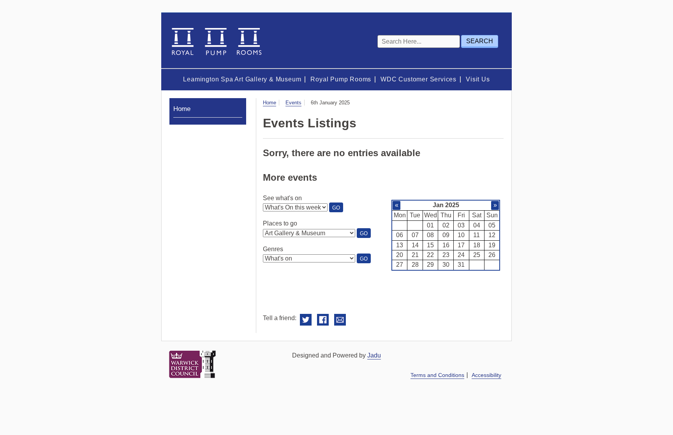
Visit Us (478, 79)
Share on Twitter (306, 320)
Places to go (280, 223)
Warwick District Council (192, 364)
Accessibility (486, 375)
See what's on (282, 198)
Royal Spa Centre (215, 40)
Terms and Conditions (437, 375)
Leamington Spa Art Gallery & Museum (242, 79)
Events (293, 103)
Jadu (374, 355)
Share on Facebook (323, 320)
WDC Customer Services (418, 79)
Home (269, 103)
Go (337, 208)
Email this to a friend (340, 320)
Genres (273, 249)
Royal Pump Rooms (340, 79)
